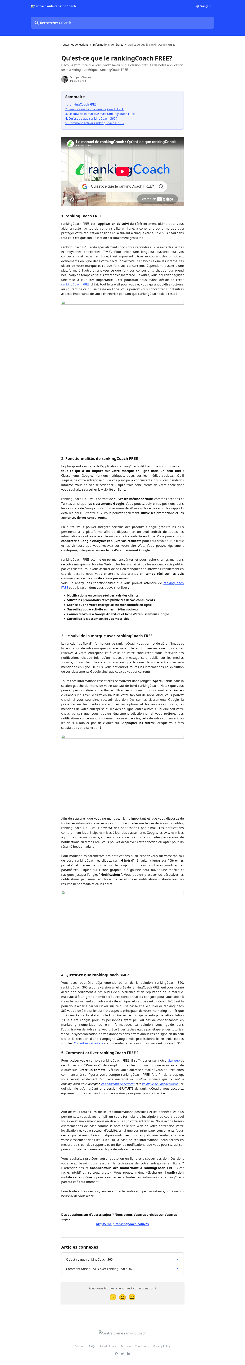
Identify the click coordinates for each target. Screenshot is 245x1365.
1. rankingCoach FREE (80, 104)
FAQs (92, 1346)
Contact (79, 1346)
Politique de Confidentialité (160, 1084)
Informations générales (108, 44)
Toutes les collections (74, 44)
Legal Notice (108, 1346)
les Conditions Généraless (117, 1084)
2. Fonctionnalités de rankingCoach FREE (94, 109)
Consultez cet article (88, 1043)
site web (173, 1060)
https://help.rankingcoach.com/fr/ (122, 1224)
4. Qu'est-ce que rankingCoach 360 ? (91, 118)
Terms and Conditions (135, 1346)
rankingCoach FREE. (75, 284)
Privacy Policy (161, 1346)
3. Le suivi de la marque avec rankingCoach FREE (100, 114)
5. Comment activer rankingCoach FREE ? (94, 123)
